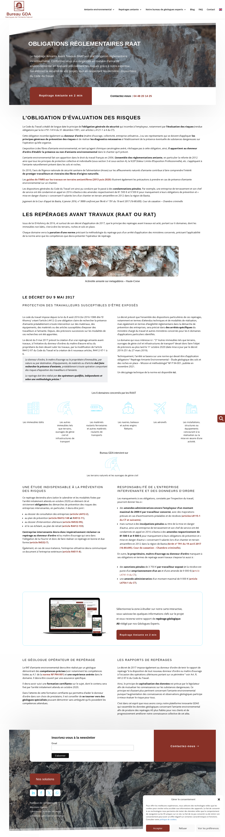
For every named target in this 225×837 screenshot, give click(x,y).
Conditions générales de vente (45, 811)
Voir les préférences (208, 828)
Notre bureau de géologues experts (164, 9)
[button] (218, 799)
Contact (211, 9)
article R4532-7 (39, 542)
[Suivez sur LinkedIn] (33, 792)
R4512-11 (78, 518)
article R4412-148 (59, 518)
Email (54, 743)
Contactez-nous (183, 746)
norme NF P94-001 (53, 674)
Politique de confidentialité (43, 802)
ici (174, 372)
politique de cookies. (168, 819)
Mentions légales (38, 807)
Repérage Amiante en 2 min (61, 95)
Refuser (183, 828)
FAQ (201, 9)
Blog (192, 9)
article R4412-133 (73, 525)
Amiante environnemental (98, 9)
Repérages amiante (129, 9)
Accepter (157, 828)
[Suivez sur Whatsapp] (57, 792)
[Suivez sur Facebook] (41, 792)
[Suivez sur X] (49, 792)
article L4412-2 (79, 514)
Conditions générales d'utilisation (47, 815)
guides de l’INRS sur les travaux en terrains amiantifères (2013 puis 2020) (69, 179)
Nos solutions (45, 779)
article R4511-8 (71, 551)
